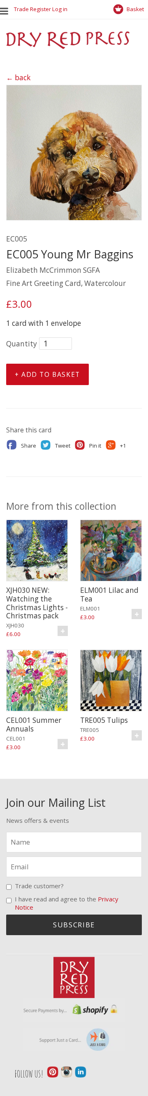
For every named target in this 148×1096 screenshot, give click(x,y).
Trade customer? (39, 886)
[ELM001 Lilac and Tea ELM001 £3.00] (111, 552)
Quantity (21, 343)
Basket (134, 9)
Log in (59, 9)
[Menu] (7, 9)
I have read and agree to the (66, 903)
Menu (6, 9)
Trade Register (32, 9)
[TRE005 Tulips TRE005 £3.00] (111, 682)
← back (18, 77)
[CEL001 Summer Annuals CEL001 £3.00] (37, 682)
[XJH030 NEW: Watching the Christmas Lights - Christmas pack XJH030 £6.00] (37, 552)
